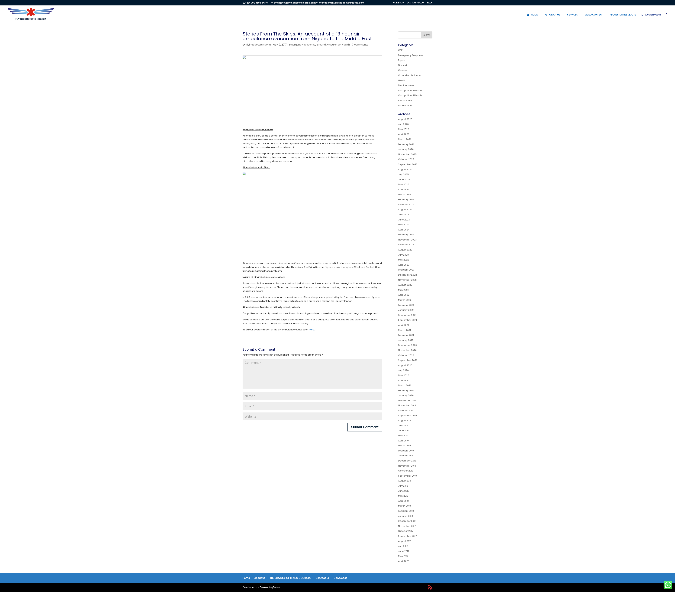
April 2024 (404, 229)
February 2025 (406, 199)
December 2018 (407, 460)
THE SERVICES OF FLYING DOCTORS (290, 578)
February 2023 (406, 269)
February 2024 (406, 234)
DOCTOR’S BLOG (415, 3)
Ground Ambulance (329, 44)
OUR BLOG (398, 3)
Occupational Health (410, 90)
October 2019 (405, 410)
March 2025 (405, 194)
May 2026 (403, 129)
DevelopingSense (270, 587)
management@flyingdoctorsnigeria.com (341, 2)
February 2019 (406, 450)
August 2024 (405, 209)
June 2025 (404, 179)
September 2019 (407, 415)
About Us (259, 578)
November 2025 (407, 154)
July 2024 (403, 214)
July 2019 (403, 425)
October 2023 (406, 244)
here (311, 329)
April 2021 (403, 325)
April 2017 (403, 561)
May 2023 (403, 259)
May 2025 (403, 184)
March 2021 (404, 330)
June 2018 (403, 491)
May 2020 (403, 375)
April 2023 (403, 264)
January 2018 (405, 516)
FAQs (429, 3)
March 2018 (404, 506)
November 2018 (407, 465)
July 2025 (403, 174)
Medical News (406, 85)
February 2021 (406, 335)
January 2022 (406, 310)
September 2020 (407, 360)
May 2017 (403, 556)
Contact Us (322, 578)
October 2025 (406, 159)
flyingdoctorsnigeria (258, 44)
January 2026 (406, 149)
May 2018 (403, 495)
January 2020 (406, 395)
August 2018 (405, 480)
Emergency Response (302, 44)
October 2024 (406, 204)
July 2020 (403, 370)
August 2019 (405, 420)
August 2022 (405, 285)
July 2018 (403, 485)
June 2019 (403, 430)
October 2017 (405, 531)
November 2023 (407, 239)
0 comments (360, 44)
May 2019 (403, 435)
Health (346, 44)
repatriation (405, 105)
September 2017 (407, 536)
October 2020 (406, 355)
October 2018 (405, 470)
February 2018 (406, 511)
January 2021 (405, 340)
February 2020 (406, 390)
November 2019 (407, 405)
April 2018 (403, 501)
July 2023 (403, 254)
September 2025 (407, 164)
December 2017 (407, 521)
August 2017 (404, 541)
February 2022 (406, 305)
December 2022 (407, 275)
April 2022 (403, 295)
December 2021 (407, 315)
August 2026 (405, 119)
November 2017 (407, 526)
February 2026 (406, 144)
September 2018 (407, 475)
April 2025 (403, 189)
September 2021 (407, 320)
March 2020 (405, 385)
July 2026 (403, 124)
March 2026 (405, 139)
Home (246, 578)
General (402, 70)
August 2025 (405, 169)
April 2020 (403, 380)
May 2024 (403, 224)
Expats (402, 60)
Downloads (340, 578)
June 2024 (404, 219)
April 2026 (403, 134)
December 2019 (407, 400)
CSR (400, 50)
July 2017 (403, 546)
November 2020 (407, 350)
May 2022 (403, 290)
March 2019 (404, 445)
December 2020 (407, 345)
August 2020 (405, 365)
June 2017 (403, 551)
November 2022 (407, 280)
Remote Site (405, 100)
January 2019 (405, 455)
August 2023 (405, 249)
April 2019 (403, 440)
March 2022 (405, 300)
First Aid (402, 65)
